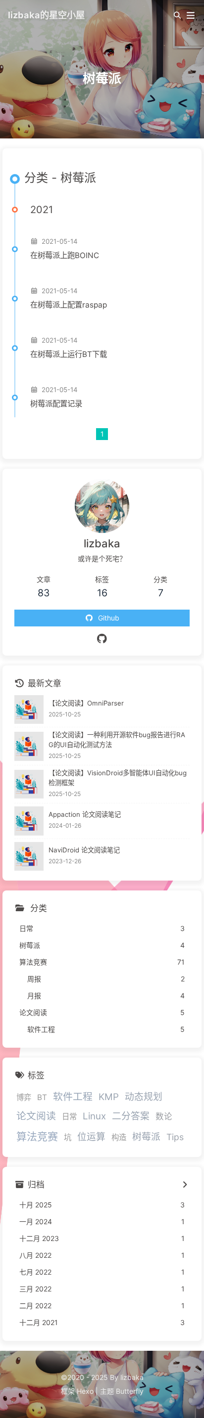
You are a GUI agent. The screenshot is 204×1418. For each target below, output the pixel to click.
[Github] (102, 639)
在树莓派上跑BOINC (64, 255)
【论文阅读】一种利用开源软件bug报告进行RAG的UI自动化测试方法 (117, 740)
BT (42, 1097)
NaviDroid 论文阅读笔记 (84, 850)
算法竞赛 (37, 1136)
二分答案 (131, 1116)
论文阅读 (36, 1116)
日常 (69, 1116)
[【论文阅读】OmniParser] (29, 709)
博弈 (23, 1097)
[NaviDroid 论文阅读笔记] (29, 856)
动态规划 (143, 1097)
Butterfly (130, 1391)
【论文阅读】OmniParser (86, 703)
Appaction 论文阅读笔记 (85, 814)
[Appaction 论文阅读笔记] (29, 821)
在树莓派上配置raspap (68, 305)
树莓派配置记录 (56, 403)
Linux (94, 1116)
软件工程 (73, 1097)
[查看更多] (184, 1185)
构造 (118, 1137)
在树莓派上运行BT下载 (68, 354)
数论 (163, 1116)
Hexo (85, 1391)
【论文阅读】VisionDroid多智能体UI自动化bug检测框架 (118, 778)
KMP (109, 1097)
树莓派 (146, 1137)
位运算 (91, 1137)
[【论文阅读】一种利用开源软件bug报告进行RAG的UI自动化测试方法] (29, 746)
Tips (175, 1137)
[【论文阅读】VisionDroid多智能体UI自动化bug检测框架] (29, 784)
